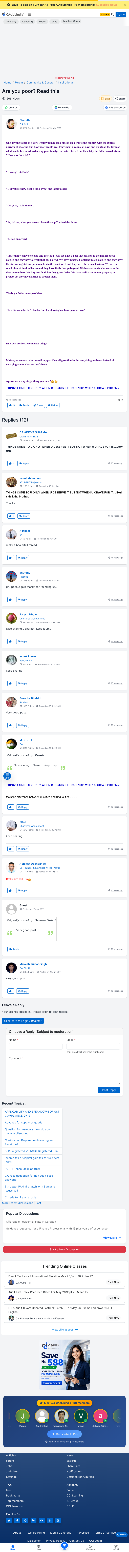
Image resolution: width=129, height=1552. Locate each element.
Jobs (54, 21)
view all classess (63, 1329)
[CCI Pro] (64, 1364)
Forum (10, 1460)
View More (110, 1237)
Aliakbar (24, 530)
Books (42, 21)
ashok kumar (27, 656)
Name (13, 1039)
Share (39, 405)
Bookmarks (13, 1495)
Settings (11, 1476)
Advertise (83, 1532)
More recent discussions (17, 1203)
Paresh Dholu (28, 614)
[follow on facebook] (17, 1520)
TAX (9, 1484)
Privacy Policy (55, 1540)
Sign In (121, 14)
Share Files (73, 1466)
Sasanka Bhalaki (29, 698)
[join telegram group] (58, 1520)
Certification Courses (80, 1476)
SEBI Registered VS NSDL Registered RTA (31, 1151)
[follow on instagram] (25, 1520)
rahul (22, 822)
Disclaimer (34, 1540)
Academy (11, 21)
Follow (54, 405)
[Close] (125, 4)
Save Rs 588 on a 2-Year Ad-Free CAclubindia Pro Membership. (64, 4)
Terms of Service (105, 1532)
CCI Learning (75, 1495)
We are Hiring (36, 1532)
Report (120, 399)
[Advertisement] (64, 51)
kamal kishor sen (30, 478)
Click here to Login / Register (22, 1021)
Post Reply (109, 1090)
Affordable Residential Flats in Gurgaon (31, 1221)
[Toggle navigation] (29, 14)
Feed (9, 1490)
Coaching (27, 21)
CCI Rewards (14, 1506)
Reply (25, 405)
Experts (71, 1460)
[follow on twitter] (9, 1520)
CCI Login (95, 1540)
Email (71, 1039)
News (70, 1455)
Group (74, 1500)
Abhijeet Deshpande (32, 863)
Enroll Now (113, 1282)
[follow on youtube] (42, 1520)
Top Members (15, 1500)
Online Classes (64, 1266)
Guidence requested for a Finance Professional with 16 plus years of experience (57, 1228)
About (17, 1532)
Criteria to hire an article (20, 1197)
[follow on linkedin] (34, 1520)
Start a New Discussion (64, 1249)
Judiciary (12, 1471)
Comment (16, 1058)
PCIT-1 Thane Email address (22, 1168)
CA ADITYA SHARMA (33, 432)
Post (38, 1203)
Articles (11, 1455)
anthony (24, 572)
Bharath (24, 120)
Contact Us (76, 1540)
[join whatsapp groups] (50, 1520)
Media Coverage (60, 1532)
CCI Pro (71, 1506)
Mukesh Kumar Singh (33, 964)
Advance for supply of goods (23, 1122)
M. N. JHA (26, 740)
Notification (74, 1471)
